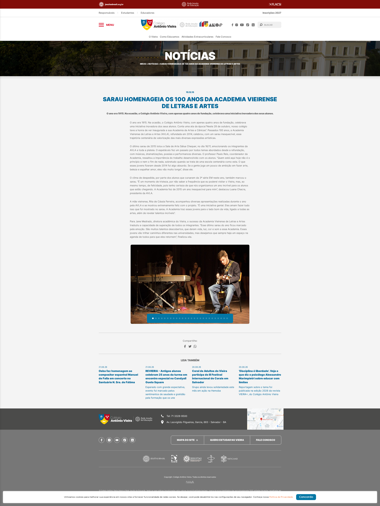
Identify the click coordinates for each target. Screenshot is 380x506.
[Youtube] (242, 24)
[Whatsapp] (195, 346)
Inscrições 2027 (272, 12)
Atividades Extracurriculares (197, 36)
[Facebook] (232, 24)
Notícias (153, 64)
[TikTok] (248, 24)
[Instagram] (236, 24)
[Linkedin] (253, 24)
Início (143, 64)
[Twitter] (190, 346)
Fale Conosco (223, 36)
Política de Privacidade (281, 497)
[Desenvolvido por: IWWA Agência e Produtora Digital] (190, 482)
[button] (153, 318)
